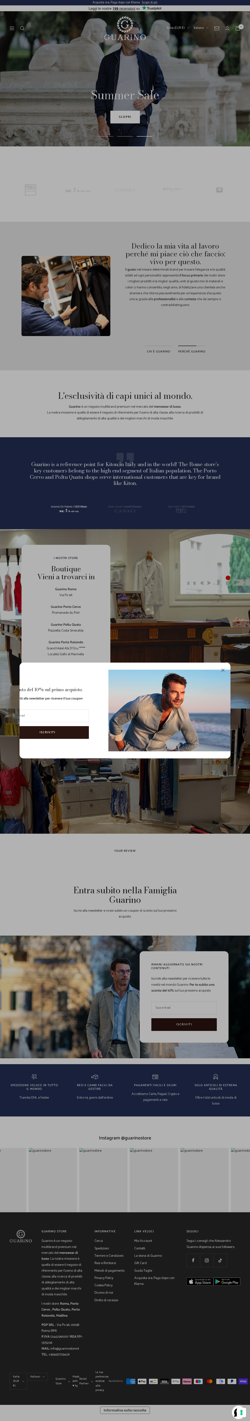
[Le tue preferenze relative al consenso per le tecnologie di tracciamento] (241, 1412)
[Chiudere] (223, 670)
